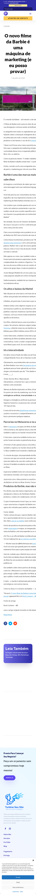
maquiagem (12, 528)
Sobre (21, 891)
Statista (7, 328)
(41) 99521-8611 (14, 3)
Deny (18, 882)
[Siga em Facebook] (5, 828)
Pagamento (8, 851)
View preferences (18, 887)
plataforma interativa (28, 410)
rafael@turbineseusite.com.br (16, 1)
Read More (8, 615)
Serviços (7, 838)
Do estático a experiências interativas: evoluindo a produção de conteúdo (17, 671)
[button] (33, 860)
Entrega (7, 855)
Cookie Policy (15, 891)
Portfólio (7, 842)
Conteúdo (7, 26)
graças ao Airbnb (17, 521)
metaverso (13, 427)
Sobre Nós (7, 834)
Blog (5, 846)
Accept (18, 877)
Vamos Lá (9, 778)
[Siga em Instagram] (10, 828)
